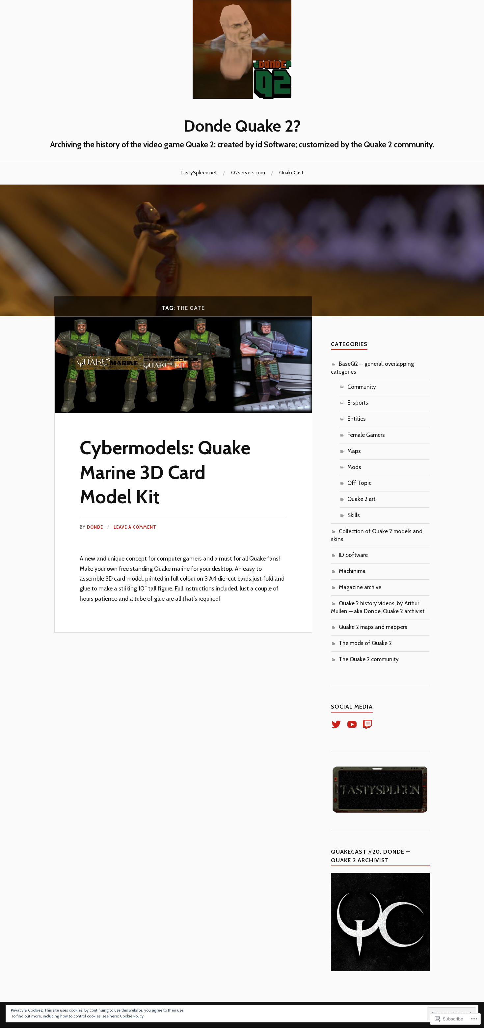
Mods (354, 467)
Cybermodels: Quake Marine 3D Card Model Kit (165, 472)
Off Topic (359, 483)
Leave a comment (135, 527)
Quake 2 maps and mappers (373, 627)
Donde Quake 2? (242, 126)
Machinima (352, 571)
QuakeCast (291, 172)
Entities (356, 418)
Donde (95, 527)
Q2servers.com (248, 172)
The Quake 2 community (369, 659)
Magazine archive (360, 587)
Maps (354, 451)
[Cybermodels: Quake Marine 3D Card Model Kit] (183, 411)
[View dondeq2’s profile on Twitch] (368, 724)
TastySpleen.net (198, 172)
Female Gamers (366, 435)
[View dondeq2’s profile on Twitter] (337, 724)
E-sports (357, 402)
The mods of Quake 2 (365, 643)
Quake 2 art (361, 499)
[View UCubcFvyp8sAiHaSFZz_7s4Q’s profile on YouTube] (353, 724)
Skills (353, 515)
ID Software (353, 555)
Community (361, 387)
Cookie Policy (132, 1016)
